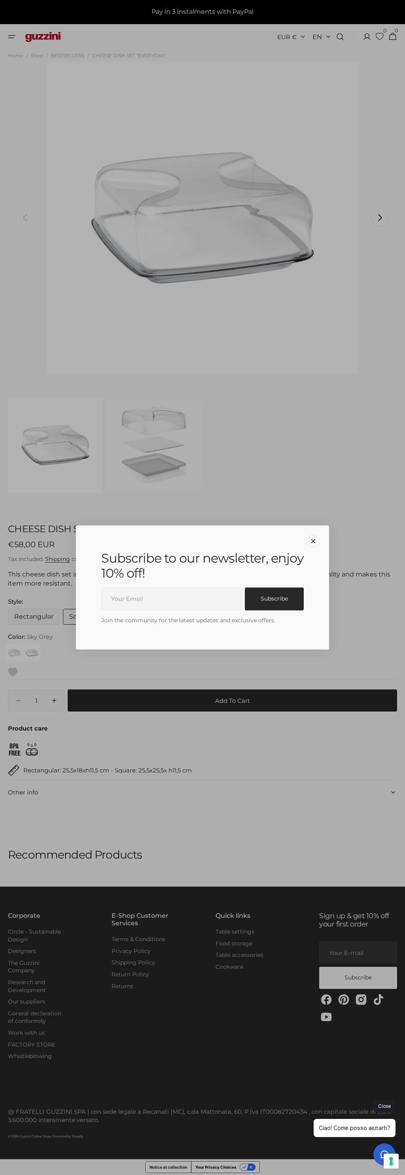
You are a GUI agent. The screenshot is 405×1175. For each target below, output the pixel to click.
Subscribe (274, 598)
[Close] (313, 541)
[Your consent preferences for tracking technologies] (391, 1161)
